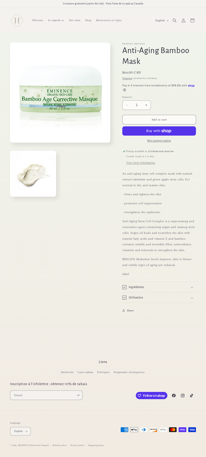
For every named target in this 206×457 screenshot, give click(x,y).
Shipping (127, 78)
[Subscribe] (77, 395)
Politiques (103, 372)
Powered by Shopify (39, 445)
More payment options (159, 140)
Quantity (127, 97)
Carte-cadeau (85, 372)
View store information (140, 162)
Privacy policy (77, 445)
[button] (174, 20)
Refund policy (60, 445)
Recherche (67, 372)
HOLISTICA (23, 445)
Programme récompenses (129, 372)
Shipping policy (96, 445)
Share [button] (130, 310)
